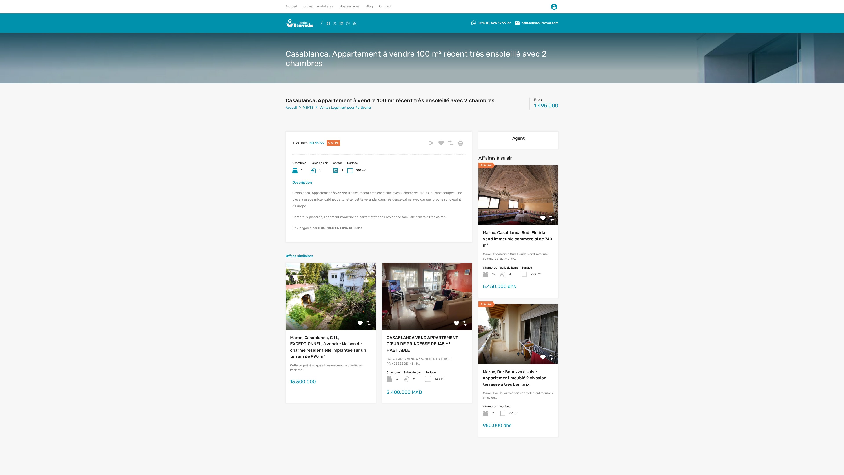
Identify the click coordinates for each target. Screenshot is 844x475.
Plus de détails (330, 317)
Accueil (291, 6)
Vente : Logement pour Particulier (345, 108)
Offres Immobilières (318, 6)
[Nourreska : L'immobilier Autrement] (300, 26)
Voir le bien (518, 213)
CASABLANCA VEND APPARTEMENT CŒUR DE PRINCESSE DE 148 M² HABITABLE (422, 344)
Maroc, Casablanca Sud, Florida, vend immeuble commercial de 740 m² (517, 239)
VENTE (308, 108)
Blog (369, 6)
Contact (385, 6)
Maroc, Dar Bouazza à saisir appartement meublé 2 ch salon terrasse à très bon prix (514, 378)
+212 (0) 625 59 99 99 (494, 23)
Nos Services (349, 6)
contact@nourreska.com (540, 23)
